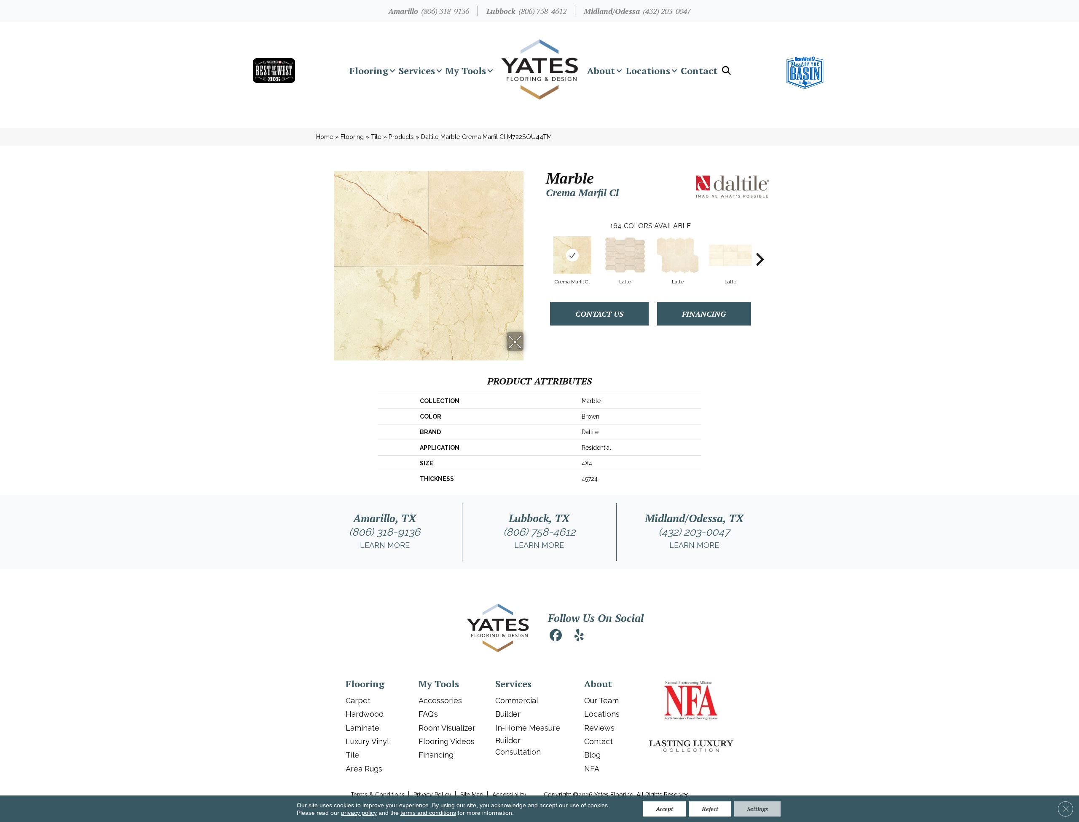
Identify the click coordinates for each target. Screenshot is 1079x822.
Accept (664, 809)
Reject (710, 809)
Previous (541, 247)
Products (401, 136)
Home (324, 136)
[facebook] (555, 636)
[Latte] (625, 255)
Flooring (368, 70)
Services (417, 70)
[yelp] (579, 636)
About (601, 70)
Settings (757, 809)
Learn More (385, 545)
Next (759, 247)
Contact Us (599, 314)
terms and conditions (428, 812)
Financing (704, 314)
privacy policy (359, 812)
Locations (647, 70)
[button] (392, 71)
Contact (699, 70)
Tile (376, 136)
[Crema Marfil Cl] (572, 255)
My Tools (466, 70)
